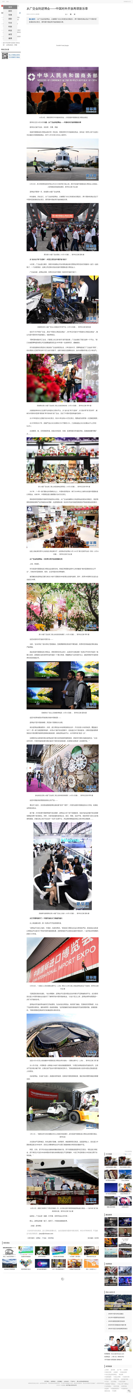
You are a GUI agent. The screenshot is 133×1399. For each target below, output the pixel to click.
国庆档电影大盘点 (26, 1269)
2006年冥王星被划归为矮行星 (117, 1325)
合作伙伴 (66, 1381)
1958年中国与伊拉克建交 (115, 1314)
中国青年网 (126, 1377)
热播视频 (109, 1264)
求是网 (106, 1388)
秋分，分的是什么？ (91, 1269)
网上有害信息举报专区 (83, 1381)
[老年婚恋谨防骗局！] (42, 1263)
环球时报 (116, 1379)
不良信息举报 (128, 1151)
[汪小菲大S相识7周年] (125, 1281)
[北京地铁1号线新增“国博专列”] (111, 1232)
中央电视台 (107, 1386)
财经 (10, 11)
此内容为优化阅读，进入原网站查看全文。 (43, 1230)
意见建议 (59, 1381)
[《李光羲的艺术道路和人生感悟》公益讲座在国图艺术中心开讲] (125, 1232)
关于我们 (46, 1381)
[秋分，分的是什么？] (91, 1263)
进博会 (38, 1238)
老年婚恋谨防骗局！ (42, 1269)
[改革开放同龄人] (42, 1250)
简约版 (70, 14)
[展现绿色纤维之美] (91, 1250)
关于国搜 (107, 1359)
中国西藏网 (107, 1377)
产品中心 (72, 1381)
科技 (10, 30)
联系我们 (53, 1381)
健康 (10, 38)
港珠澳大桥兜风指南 (58, 1256)
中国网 (114, 1391)
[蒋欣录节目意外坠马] (111, 1281)
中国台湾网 (117, 1377)
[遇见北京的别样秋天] (111, 1242)
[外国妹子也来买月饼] (75, 1263)
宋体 (74, 14)
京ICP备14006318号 (71, 1385)
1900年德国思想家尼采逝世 (116, 1321)
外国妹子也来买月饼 (75, 1269)
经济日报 (116, 1386)
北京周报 (113, 1381)
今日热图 (109, 1154)
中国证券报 (107, 1379)
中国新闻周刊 (115, 1388)
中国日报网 (121, 1381)
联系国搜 (113, 1359)
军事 (10, 15)
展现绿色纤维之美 (91, 1256)
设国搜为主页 (127, 1)
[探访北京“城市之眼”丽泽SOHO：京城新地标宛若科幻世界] (111, 1222)
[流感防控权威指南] (26, 1250)
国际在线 (107, 1391)
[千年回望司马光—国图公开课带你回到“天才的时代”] (125, 1222)
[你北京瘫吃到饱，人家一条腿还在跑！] (125, 1271)
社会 (10, 23)
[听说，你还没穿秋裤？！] (9, 1250)
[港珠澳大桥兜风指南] (58, 1250)
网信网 (121, 1374)
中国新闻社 (124, 1388)
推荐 (10, 7)
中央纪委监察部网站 (110, 1374)
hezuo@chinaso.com (117, 1354)
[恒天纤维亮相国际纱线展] (125, 1253)
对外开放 (51, 1238)
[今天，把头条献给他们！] (58, 1263)
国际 (10, 19)
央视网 (116, 1372)
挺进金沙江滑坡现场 (9, 1269)
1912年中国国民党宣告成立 (116, 1317)
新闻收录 (119, 1359)
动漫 (7, 1)
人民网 (106, 1370)
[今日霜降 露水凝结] (75, 1250)
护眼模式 (129, 1391)
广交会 (44, 1238)
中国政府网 (123, 1372)
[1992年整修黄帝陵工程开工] (118, 1302)
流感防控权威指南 (26, 1256)
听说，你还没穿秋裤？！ (9, 1256)
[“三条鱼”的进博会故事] (125, 1242)
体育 (10, 34)
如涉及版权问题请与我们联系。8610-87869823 (74, 1230)
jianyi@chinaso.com (46, 1233)
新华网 (37, 14)
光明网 (126, 1370)
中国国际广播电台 (109, 1384)
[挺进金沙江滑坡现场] (9, 1263)
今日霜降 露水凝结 (75, 1256)
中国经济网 (107, 1372)
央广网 (119, 1370)
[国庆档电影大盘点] (26, 1263)
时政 (10, 27)
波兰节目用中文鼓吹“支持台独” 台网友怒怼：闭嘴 (11, 44)
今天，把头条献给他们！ (58, 1269)
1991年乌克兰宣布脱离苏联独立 (118, 1328)
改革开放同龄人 (42, 1256)
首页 (3, 1)
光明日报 (124, 1386)
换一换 (20, 13)
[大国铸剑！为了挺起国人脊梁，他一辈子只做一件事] (111, 1271)
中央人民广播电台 (123, 1384)
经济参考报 (124, 1379)
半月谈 (106, 1381)
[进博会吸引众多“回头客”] (111, 1253)
